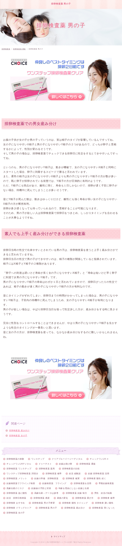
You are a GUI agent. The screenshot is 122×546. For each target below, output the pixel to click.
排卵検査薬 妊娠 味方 (76, 493)
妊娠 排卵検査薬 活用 (98, 473)
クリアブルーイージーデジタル (67, 459)
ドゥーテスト (45, 464)
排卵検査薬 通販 (19, 49)
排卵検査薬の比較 (71, 468)
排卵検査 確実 (73, 478)
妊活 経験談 (75, 473)
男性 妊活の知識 (103, 493)
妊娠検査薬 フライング (54, 483)
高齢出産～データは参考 (46, 493)
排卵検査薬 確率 (54, 473)
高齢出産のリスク (15, 488)
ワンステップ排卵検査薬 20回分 (22, 473)
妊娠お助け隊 (65, 464)
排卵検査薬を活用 (82, 483)
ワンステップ (37, 459)
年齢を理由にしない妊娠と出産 (73, 488)
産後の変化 (62, 498)
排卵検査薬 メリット (17, 478)
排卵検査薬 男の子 (61, 3)
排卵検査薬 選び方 (84, 498)
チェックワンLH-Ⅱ (99, 459)
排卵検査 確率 (108, 498)
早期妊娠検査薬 (106, 483)
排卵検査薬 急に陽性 (17, 493)
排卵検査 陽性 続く (96, 478)
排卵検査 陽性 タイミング (75, 503)
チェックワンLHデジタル (19, 464)
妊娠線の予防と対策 (41, 488)
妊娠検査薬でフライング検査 (21, 483)
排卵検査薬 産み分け (19, 430)
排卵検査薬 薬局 (47, 468)
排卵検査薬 (6, 49)
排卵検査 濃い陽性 (104, 503)
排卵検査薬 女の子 (18, 435)
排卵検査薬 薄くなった (103, 508)
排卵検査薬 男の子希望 (43, 503)
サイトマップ (59, 536)
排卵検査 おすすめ (16, 503)
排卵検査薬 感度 (42, 498)
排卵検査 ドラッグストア (19, 508)
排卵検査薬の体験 (15, 459)
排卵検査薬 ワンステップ (19, 468)
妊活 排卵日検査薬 (16, 498)
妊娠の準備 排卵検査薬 (46, 478)
